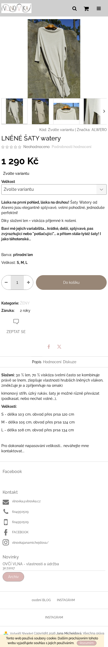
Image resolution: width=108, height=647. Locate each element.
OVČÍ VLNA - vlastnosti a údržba (31, 564)
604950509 (20, 512)
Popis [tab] (36, 362)
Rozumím (87, 643)
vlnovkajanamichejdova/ (30, 543)
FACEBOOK (20, 532)
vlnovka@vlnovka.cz (26, 501)
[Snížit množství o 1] (6, 282)
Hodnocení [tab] (52, 362)
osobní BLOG (41, 600)
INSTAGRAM (66, 600)
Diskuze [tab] (69, 362)
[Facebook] (48, 346)
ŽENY (25, 303)
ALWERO (99, 130)
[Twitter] (59, 346)
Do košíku (71, 282)
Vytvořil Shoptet (21, 633)
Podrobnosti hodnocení (71, 147)
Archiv (13, 577)
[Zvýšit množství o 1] (28, 282)
